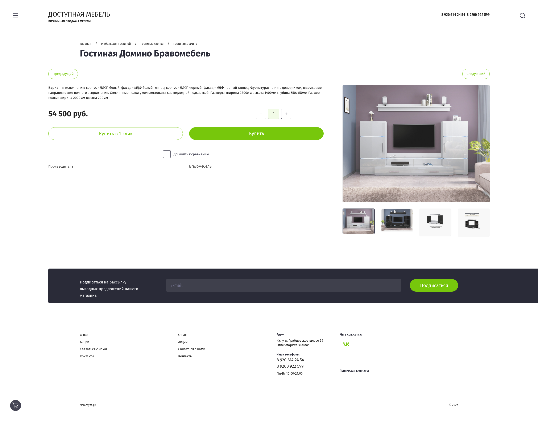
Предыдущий (63, 74)
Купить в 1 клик (115, 133)
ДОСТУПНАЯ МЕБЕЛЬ (79, 14)
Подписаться (434, 285)
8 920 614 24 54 (453, 14)
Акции (84, 342)
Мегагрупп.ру (88, 405)
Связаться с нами (93, 349)
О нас (84, 335)
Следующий (476, 74)
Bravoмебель (200, 166)
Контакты (87, 356)
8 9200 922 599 (478, 14)
